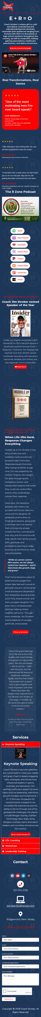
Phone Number (7, 954)
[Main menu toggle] (37, 6)
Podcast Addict (23, 265)
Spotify (20, 231)
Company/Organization (10, 963)
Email (4, 945)
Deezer (20, 279)
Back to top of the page (20, 927)
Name (4, 936)
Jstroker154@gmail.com (20, 905)
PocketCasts (22, 272)
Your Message (7, 972)
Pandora (20, 258)
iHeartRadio (22, 245)
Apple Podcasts (23, 238)
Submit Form (8, 999)
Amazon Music (23, 252)
